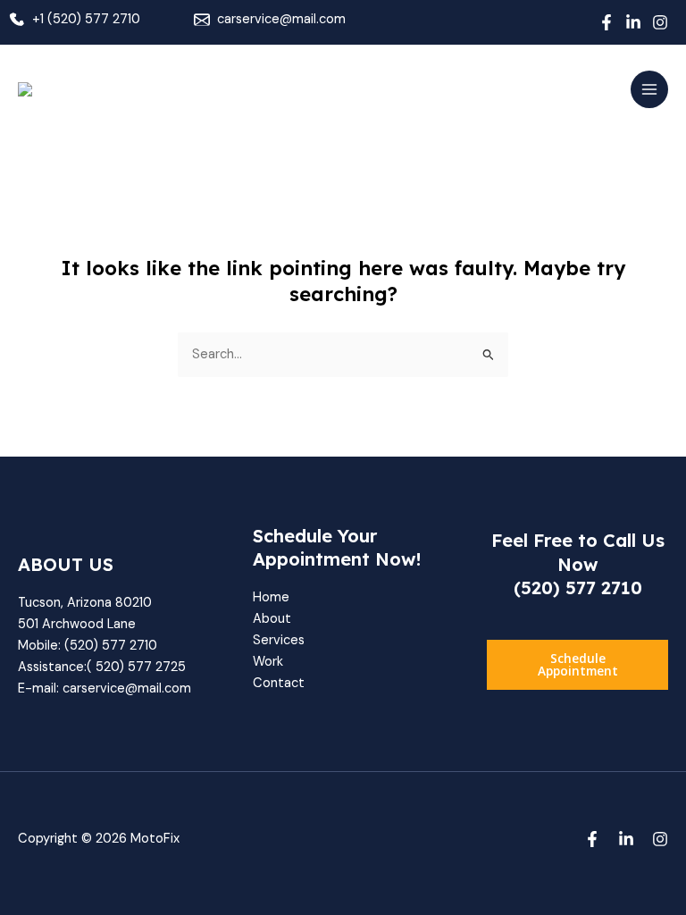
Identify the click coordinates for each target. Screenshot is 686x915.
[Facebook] (606, 22)
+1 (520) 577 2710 (86, 19)
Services (279, 640)
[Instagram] (660, 22)
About (272, 618)
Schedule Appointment (578, 664)
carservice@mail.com (281, 19)
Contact (279, 683)
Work (268, 661)
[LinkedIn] (633, 22)
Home (271, 597)
